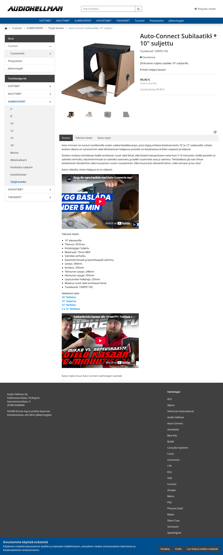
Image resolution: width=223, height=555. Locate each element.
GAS (169, 478)
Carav (170, 453)
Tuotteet (140, 20)
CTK (169, 466)
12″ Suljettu (69, 301)
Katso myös (104, 138)
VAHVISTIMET (103, 20)
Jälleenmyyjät (176, 20)
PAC (169, 502)
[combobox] (108, 9)
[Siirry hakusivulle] (138, 9)
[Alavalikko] (50, 53)
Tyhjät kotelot (56, 28)
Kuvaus (66, 138)
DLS (169, 472)
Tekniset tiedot (83, 138)
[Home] (6, 28)
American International (180, 411)
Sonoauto (173, 526)
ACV (169, 399)
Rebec (170, 514)
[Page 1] (70, 115)
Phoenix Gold (175, 508)
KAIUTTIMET (63, 20)
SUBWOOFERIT (83, 20)
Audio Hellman (175, 417)
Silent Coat (173, 520)
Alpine (170, 405)
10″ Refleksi (69, 297)
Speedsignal (174, 532)
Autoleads (173, 429)
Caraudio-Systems (177, 447)
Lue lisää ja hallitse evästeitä (202, 549)
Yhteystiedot (156, 20)
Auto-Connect (175, 423)
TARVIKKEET (123, 20)
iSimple (171, 490)
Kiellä (178, 549)
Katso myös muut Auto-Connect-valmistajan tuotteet (92, 376)
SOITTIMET (45, 20)
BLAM (170, 441)
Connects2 (173, 459)
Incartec (172, 484)
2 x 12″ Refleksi (71, 309)
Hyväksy (165, 549)
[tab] (70, 115)
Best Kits (172, 435)
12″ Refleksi (69, 305)
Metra (170, 496)
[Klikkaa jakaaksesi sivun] (215, 132)
